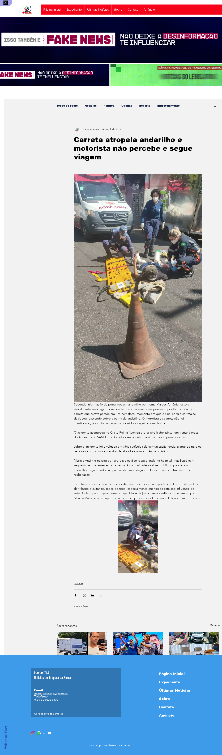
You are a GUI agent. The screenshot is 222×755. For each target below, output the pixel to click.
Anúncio (166, 715)
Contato (166, 707)
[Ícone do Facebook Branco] (44, 733)
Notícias (91, 105)
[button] (215, 105)
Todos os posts (67, 105)
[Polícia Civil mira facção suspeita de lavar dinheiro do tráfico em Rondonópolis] (194, 646)
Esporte (144, 105)
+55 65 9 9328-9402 (46, 699)
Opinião (126, 105)
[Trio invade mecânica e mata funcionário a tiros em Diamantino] (82, 646)
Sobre (164, 699)
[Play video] (138, 536)
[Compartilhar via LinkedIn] (92, 595)
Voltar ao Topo (5, 737)
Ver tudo (215, 625)
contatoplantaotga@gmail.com (51, 693)
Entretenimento (168, 105)
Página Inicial (172, 674)
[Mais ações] (200, 129)
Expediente (169, 682)
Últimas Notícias (175, 690)
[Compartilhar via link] (101, 595)
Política (109, 105)
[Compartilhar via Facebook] (75, 595)
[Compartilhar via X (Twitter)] (84, 595)
